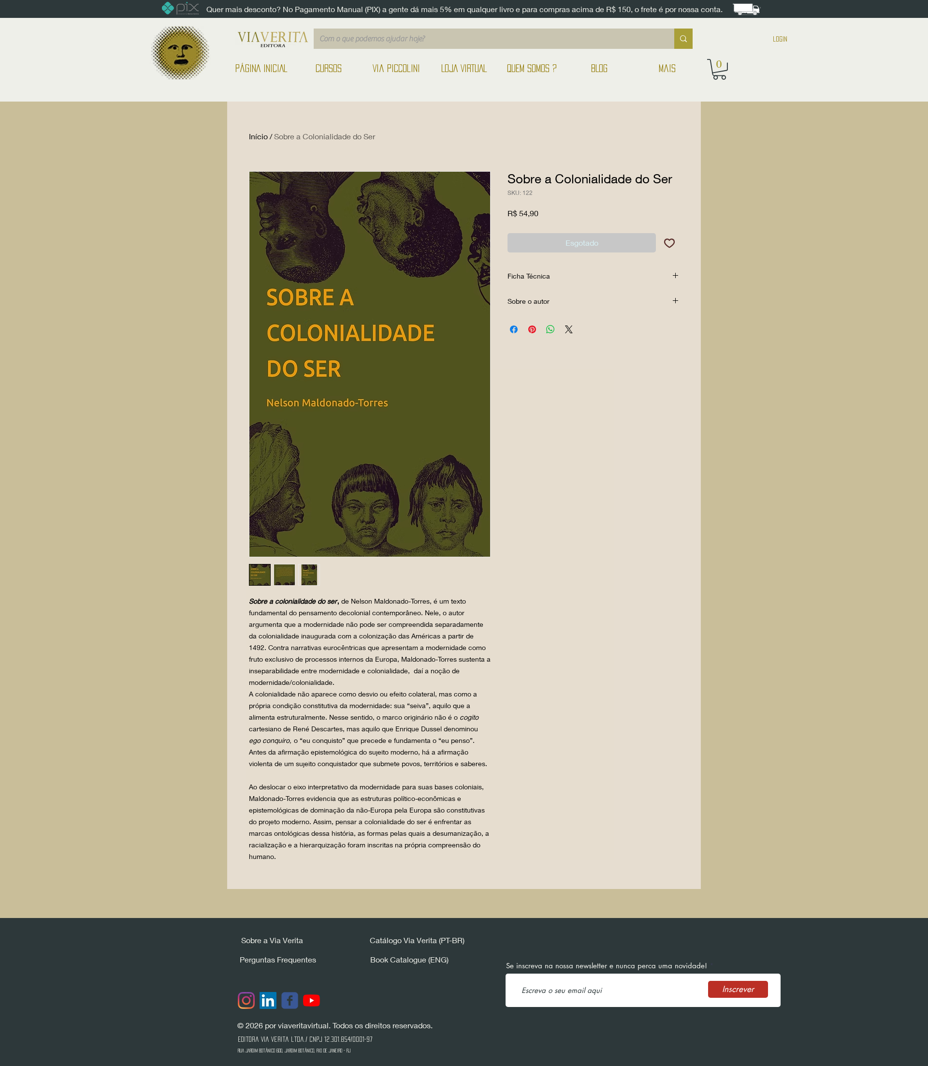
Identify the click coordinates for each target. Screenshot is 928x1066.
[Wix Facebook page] (289, 1000)
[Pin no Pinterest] (532, 329)
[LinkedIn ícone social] (268, 1000)
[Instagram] (246, 1000)
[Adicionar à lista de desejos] (669, 242)
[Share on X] (569, 329)
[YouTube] (311, 1000)
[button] (719, 69)
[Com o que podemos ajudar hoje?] (683, 39)
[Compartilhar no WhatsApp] (550, 329)
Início (258, 136)
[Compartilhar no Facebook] (514, 329)
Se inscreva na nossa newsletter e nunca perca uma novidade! (606, 965)
